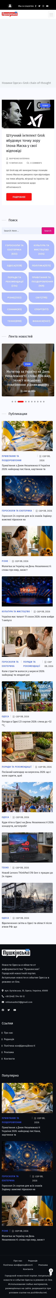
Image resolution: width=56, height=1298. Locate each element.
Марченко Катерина (19, 158)
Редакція (9, 1039)
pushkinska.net (39, 1292)
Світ (41, 297)
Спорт (41, 309)
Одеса (14, 265)
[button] (12, 401)
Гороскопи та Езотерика (14, 249)
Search (48, 230)
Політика (41, 265)
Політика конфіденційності (19, 1045)
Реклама (9, 1052)
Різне (14, 297)
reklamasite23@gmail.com (18, 1002)
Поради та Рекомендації (14, 281)
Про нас (8, 1032)
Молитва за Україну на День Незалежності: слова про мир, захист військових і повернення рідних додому (28, 378)
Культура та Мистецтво (41, 249)
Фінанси (41, 321)
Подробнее (19, 197)
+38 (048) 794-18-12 (15, 996)
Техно (14, 321)
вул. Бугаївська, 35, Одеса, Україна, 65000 (26, 990)
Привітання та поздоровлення (42, 281)
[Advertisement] (28, 51)
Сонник (14, 309)
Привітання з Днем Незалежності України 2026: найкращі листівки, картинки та (21, 1131)
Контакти (9, 1058)
